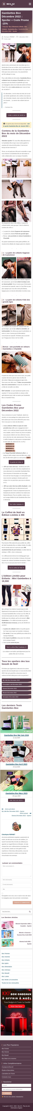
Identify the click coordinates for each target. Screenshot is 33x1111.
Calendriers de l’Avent (8, 1073)
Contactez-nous (6, 1077)
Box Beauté (5, 973)
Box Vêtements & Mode (16, 26)
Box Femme (6, 953)
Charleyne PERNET (9, 37)
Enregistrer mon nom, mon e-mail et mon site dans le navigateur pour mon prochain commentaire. (16, 897)
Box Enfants (6, 960)
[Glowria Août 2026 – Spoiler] (7, 943)
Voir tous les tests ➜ (16, 800)
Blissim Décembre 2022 (9, 692)
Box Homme (6, 957)
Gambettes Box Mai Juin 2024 (16, 735)
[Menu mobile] (30, 4)
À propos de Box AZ (7, 1067)
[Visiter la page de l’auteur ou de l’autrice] (16, 826)
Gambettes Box (12, 29)
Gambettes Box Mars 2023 (16, 793)
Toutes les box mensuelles (10, 983)
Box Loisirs (5, 976)
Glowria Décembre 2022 (10, 688)
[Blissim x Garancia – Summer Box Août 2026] (7, 934)
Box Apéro (5, 963)
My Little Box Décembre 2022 (11, 680)
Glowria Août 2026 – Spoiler (25, 943)
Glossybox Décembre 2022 (10, 697)
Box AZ (5, 26)
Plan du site (26, 1106)
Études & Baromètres (8, 1070)
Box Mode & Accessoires (10, 979)
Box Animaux (6, 970)
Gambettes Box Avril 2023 (16, 764)
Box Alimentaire (7, 966)
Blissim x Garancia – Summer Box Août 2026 (24, 934)
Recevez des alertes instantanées (13, 1096)
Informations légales (16, 1108)
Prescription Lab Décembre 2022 (12, 684)
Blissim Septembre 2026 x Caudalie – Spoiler (23, 925)
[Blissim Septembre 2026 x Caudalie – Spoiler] (7, 925)
